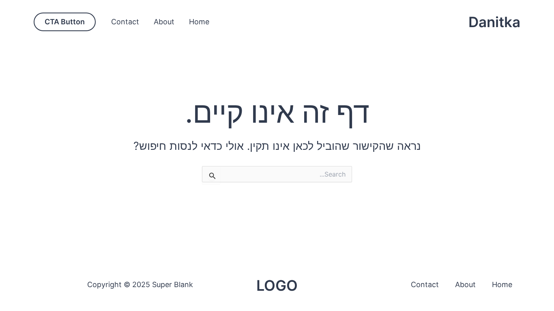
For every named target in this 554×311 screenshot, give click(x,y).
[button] (65, 22)
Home (199, 21)
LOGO (277, 285)
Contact (125, 21)
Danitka (494, 21)
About (164, 21)
